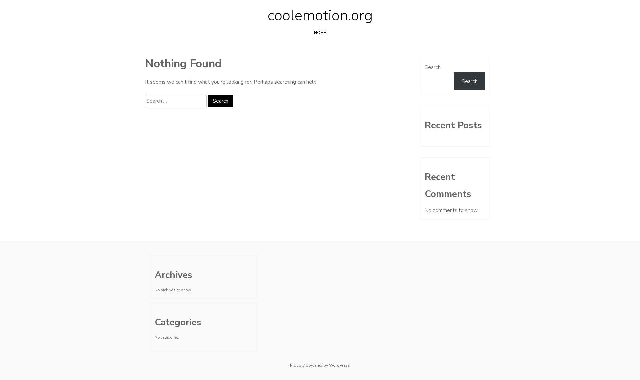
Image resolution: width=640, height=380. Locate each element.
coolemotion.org (320, 16)
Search (433, 67)
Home (320, 32)
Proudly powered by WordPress (320, 365)
